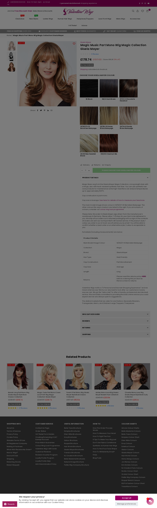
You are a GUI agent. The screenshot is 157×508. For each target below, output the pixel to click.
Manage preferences (126, 504)
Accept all (126, 498)
